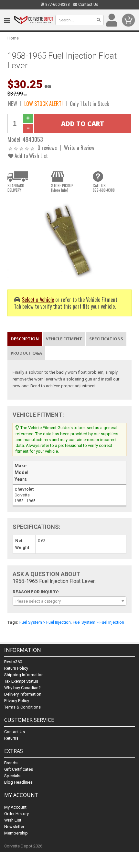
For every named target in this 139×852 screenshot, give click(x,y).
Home (13, 38)
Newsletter (14, 826)
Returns (11, 738)
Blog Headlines (18, 782)
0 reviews (47, 147)
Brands (10, 762)
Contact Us (87, 4)
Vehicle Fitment (64, 339)
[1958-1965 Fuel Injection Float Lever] (69, 238)
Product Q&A (26, 353)
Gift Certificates (18, 769)
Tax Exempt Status (21, 681)
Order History (16, 813)
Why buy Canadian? (22, 687)
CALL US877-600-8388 (104, 188)
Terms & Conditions (22, 707)
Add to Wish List (30, 156)
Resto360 (13, 661)
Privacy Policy (16, 700)
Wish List (12, 820)
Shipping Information (24, 674)
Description (25, 339)
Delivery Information (22, 694)
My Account (15, 807)
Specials (12, 775)
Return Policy (16, 668)
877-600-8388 (57, 4)
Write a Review (79, 147)
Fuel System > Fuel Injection (45, 622)
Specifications (106, 339)
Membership (16, 833)
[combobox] (69, 601)
